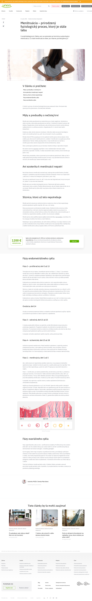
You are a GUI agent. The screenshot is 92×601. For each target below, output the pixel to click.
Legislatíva (38, 597)
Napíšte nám (9, 588)
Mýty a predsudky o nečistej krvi (32, 89)
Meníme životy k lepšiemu (7, 570)
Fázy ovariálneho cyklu (29, 100)
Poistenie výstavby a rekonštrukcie (63, 570)
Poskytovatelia (4, 567)
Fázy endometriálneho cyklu (31, 97)
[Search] (49, 6)
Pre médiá (40, 588)
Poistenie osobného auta (25, 563)
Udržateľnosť (59, 588)
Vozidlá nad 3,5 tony (24, 571)
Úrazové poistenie (78, 563)
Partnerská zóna (4, 597)
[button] (55, 6)
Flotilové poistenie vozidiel (25, 573)
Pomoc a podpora (49, 588)
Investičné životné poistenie (80, 570)
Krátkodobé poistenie (42, 563)
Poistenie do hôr (41, 567)
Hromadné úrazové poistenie (80, 565)
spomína (36, 148)
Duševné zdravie (13, 528)
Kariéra (47, 582)
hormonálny (59, 217)
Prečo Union (48, 585)
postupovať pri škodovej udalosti (70, 1)
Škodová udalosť (23, 588)
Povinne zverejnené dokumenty (63, 585)
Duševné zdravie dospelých (35, 18)
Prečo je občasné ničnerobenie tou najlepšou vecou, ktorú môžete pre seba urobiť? (73, 535)
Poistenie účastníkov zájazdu (44, 572)
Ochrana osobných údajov (22, 597)
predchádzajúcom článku (30, 36)
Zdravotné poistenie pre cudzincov (81, 574)
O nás (39, 585)
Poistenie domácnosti (60, 565)
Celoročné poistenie (42, 565)
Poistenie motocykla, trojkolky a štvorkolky (26, 566)
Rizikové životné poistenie (79, 567)
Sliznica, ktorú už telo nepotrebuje (32, 95)
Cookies (31, 597)
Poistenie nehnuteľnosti (61, 563)
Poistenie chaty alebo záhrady (62, 567)
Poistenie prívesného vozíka (26, 569)
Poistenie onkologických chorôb (81, 572)
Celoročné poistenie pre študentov (45, 570)
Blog (39, 582)
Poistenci (3, 563)
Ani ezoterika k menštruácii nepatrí (33, 92)
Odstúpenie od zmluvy (61, 582)
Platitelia (3, 565)
